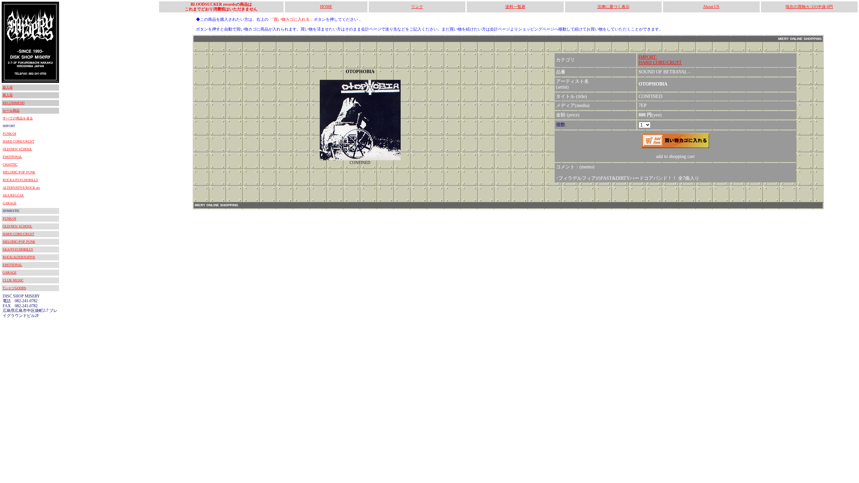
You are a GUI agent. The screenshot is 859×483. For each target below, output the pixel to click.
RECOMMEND (13, 103)
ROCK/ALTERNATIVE (19, 257)
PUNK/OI (9, 134)
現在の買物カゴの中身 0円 (809, 6)
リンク (417, 6)
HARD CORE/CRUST (18, 141)
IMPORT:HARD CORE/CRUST (660, 60)
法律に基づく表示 (613, 6)
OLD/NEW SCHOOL (17, 149)
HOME (326, 6)
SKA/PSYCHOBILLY (18, 249)
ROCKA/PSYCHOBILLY (20, 180)
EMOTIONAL (12, 157)
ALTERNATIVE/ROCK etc (21, 188)
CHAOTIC (10, 164)
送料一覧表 (515, 6)
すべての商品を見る (18, 118)
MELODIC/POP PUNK (19, 172)
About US (711, 6)
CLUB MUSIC (13, 280)
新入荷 (8, 87)
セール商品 (11, 110)
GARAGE (9, 203)
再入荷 (8, 95)
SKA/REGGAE (13, 195)
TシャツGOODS (14, 288)
